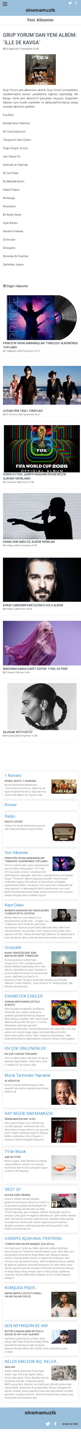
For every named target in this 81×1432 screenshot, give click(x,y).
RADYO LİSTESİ (14, 821)
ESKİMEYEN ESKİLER (24, 996)
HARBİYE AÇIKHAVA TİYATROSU (33, 1238)
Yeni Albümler (16, 852)
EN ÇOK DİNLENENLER (25, 1048)
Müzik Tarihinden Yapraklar (28, 1075)
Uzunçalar (13, 947)
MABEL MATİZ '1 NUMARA (20, 780)
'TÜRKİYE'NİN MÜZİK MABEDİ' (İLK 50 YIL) (29, 1243)
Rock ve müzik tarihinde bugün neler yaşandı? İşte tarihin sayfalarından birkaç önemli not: (27, 1088)
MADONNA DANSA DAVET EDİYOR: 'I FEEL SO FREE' (35, 668)
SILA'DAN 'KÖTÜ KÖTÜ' (18, 732)
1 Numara (13, 775)
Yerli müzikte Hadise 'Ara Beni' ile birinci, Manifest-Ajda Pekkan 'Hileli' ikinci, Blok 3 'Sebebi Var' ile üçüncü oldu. (27, 1061)
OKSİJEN (10, 1367)
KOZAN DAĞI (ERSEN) (17, 1194)
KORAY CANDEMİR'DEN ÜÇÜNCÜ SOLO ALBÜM (33, 605)
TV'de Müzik (15, 1151)
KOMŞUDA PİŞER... (21, 1287)
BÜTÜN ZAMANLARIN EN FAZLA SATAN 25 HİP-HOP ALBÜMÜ (24, 1333)
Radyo (10, 816)
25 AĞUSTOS (12, 1080)
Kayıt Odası (14, 905)
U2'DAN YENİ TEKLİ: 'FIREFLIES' (23, 410)
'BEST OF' (13, 1189)
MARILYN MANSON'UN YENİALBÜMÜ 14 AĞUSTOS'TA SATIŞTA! (27, 912)
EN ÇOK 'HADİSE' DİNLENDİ (21, 1053)
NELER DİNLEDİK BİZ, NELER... (32, 1361)
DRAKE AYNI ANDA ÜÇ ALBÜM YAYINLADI (29, 541)
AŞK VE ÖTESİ (13, 1156)
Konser (11, 804)
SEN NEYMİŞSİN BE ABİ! (26, 1325)
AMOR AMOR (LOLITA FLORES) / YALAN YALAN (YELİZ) (23, 1295)
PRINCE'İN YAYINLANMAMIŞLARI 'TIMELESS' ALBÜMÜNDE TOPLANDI (26, 860)
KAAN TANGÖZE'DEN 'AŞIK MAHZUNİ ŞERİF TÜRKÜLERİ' (22, 954)
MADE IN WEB (70, 1424)
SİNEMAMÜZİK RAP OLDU (20, 1118)
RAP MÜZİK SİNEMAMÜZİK (29, 1113)
